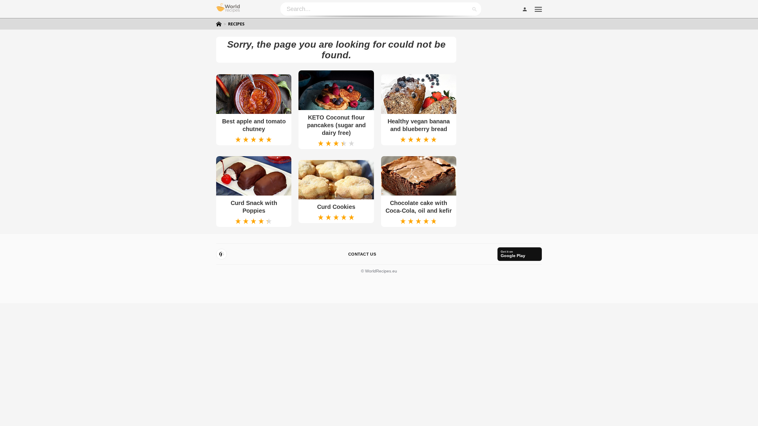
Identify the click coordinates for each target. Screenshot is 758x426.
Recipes (236, 24)
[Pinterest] (221, 254)
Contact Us (362, 254)
